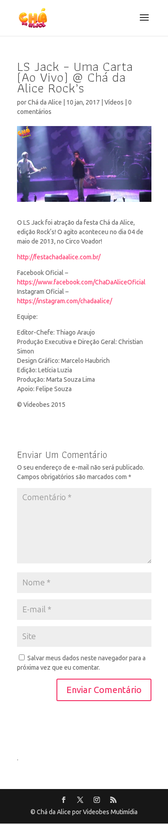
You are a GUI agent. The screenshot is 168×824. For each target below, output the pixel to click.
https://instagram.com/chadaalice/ (64, 301)
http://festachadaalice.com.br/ (58, 257)
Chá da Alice (45, 102)
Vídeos (114, 102)
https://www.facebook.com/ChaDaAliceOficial (81, 282)
